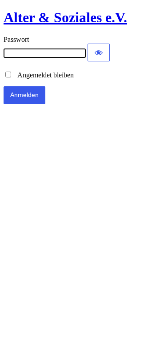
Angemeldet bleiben (43, 75)
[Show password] (99, 52)
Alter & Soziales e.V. (65, 17)
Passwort (16, 39)
